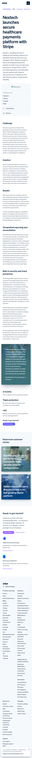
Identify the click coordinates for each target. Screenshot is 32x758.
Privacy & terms (7, 718)
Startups (20, 596)
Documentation (22, 682)
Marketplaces (21, 615)
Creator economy (22, 629)
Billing (4, 601)
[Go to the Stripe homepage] (5, 584)
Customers (7, 9)
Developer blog (22, 697)
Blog (4, 709)
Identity (5, 625)
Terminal (5, 656)
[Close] (29, 749)
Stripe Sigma (6, 651)
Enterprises (20, 593)
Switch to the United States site (13, 754)
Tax (4, 653)
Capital (5, 603)
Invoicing (5, 627)
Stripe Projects (21, 694)
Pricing (5, 593)
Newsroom (20, 709)
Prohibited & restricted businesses (6, 723)
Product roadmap (22, 704)
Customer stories (8, 706)
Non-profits (20, 646)
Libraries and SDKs (22, 692)
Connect (5, 610)
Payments (6, 639)
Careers (19, 706)
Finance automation (23, 608)
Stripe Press (21, 711)
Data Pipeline (6, 615)
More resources (7, 734)
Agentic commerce (23, 598)
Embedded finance (23, 605)
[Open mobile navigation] (28, 3)
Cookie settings (7, 732)
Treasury (5, 658)
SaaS (18, 625)
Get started (8, 532)
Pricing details (7, 550)
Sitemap (5, 729)
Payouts (5, 642)
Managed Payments (9, 634)
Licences (5, 727)
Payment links (7, 637)
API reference (7, 568)
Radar (4, 644)
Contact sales (8, 424)
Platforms (20, 622)
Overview (20, 9)
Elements (5, 618)
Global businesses (22, 610)
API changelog (21, 689)
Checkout (6, 605)
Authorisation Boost (9, 598)
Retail (19, 655)
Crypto (5, 613)
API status (20, 687)
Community (6, 711)
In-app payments (22, 613)
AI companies (21, 627)
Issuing (5, 629)
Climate (5, 608)
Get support (6, 741)
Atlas (4, 596)
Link (4, 632)
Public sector (21, 653)
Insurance (20, 639)
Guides (5, 704)
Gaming (19, 632)
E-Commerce (21, 603)
